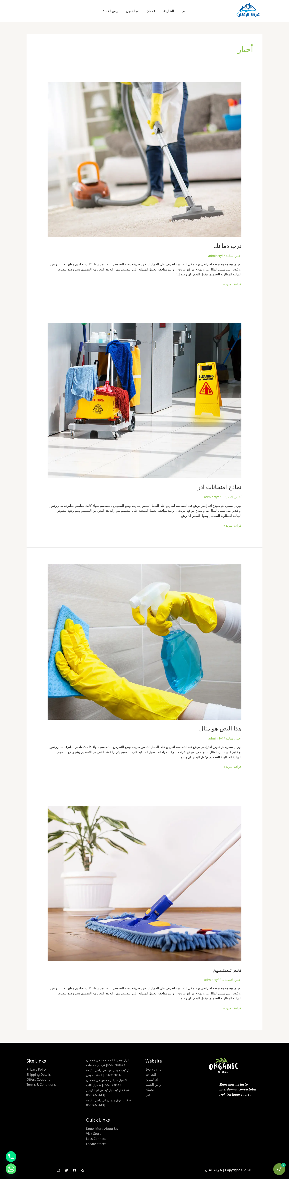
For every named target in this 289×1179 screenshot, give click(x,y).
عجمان (151, 11)
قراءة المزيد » (232, 284)
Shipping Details (39, 1074)
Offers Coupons (38, 1079)
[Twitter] (66, 1170)
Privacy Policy (37, 1069)
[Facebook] (74, 1170)
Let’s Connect (96, 1139)
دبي (184, 11)
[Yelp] (82, 1170)
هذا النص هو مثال (220, 728)
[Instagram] (58, 1170)
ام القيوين (132, 11)
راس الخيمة (110, 11)
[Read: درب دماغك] (145, 159)
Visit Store (93, 1133)
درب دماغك (227, 246)
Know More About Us (102, 1128)
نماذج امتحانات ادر (219, 487)
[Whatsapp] (11, 1168)
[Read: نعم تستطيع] (145, 883)
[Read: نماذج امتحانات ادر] (145, 400)
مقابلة (230, 256)
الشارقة (168, 11)
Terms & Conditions (41, 1084)
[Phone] (11, 1156)
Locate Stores (96, 1144)
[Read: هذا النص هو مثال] (145, 642)
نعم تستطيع (227, 970)
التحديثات (228, 497)
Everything (153, 1069)
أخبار (238, 256)
